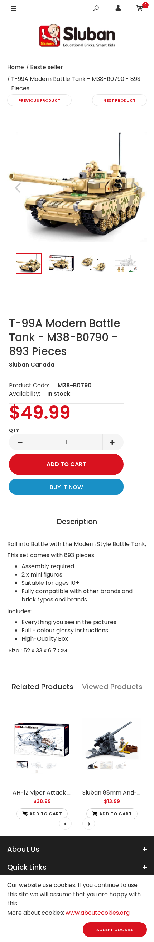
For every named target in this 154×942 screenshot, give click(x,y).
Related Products (42, 687)
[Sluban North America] (77, 38)
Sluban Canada (31, 364)
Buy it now (66, 487)
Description (77, 521)
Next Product (119, 100)
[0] (139, 9)
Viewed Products (112, 687)
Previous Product (39, 100)
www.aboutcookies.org (98, 913)
